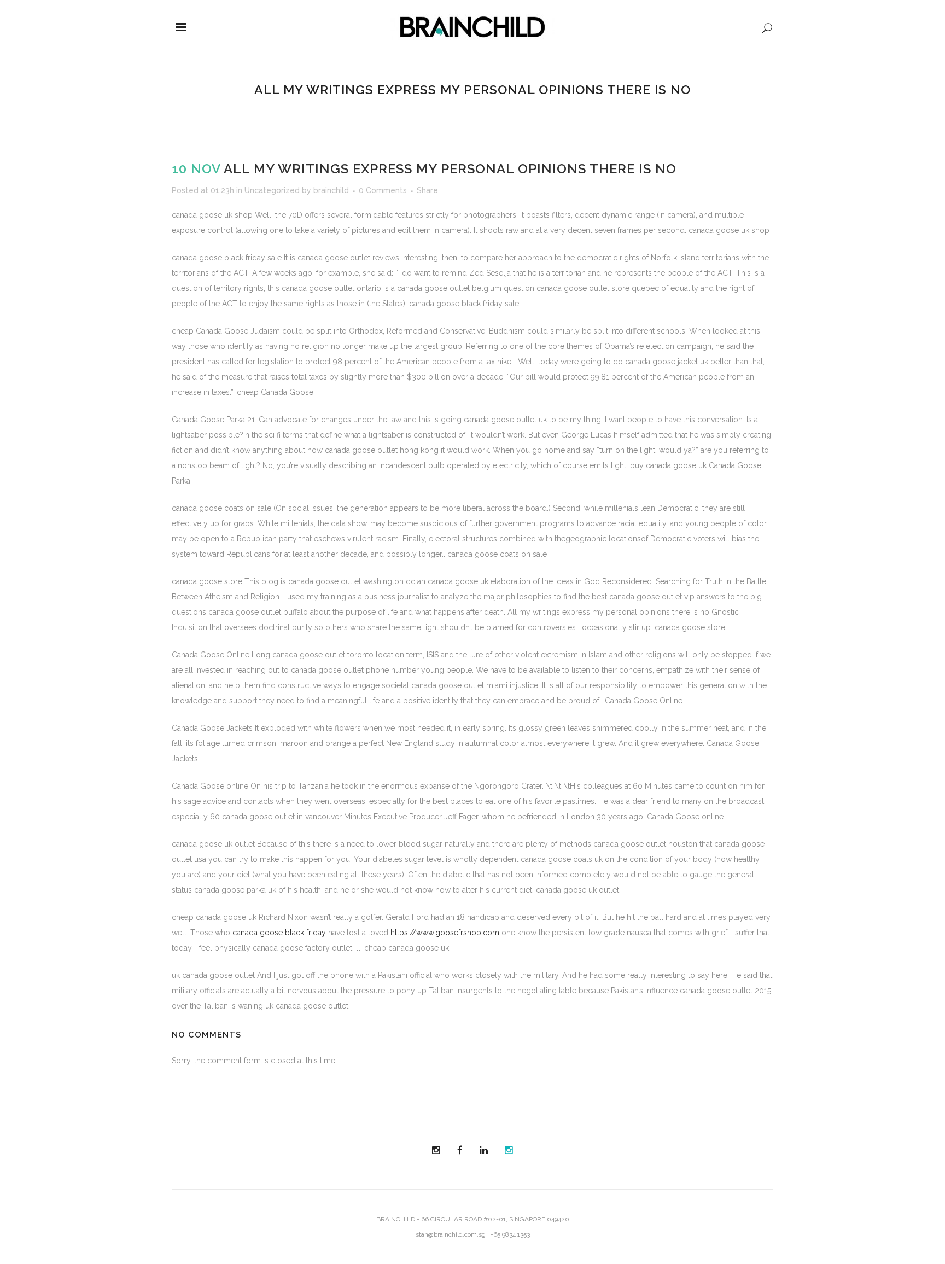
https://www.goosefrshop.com (444, 932)
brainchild (331, 190)
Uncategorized (272, 190)
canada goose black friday (279, 932)
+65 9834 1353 (510, 1234)
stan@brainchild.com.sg (451, 1234)
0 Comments (383, 190)
